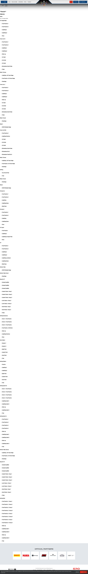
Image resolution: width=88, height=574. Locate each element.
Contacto (53, 569)
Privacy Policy (49, 569)
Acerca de (34, 569)
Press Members (39, 569)
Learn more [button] (3, 572)
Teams (44, 569)
